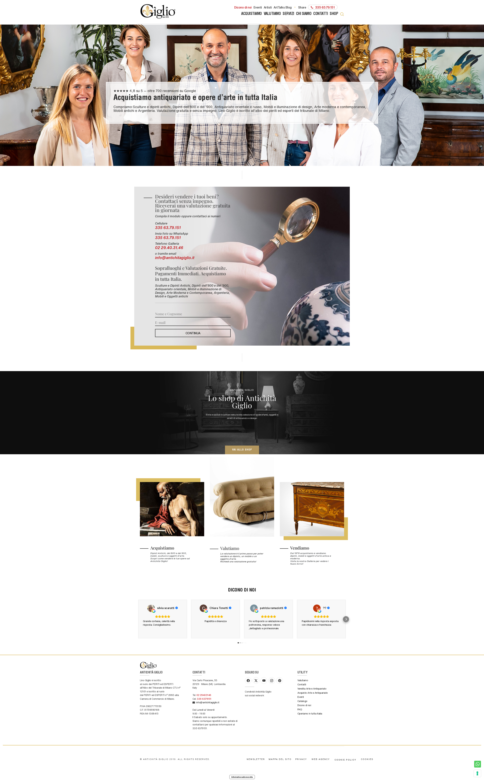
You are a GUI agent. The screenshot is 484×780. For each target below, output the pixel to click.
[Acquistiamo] (172, 509)
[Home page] (158, 12)
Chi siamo (304, 14)
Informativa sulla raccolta (242, 777)
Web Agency (321, 759)
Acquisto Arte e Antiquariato (312, 692)
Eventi (258, 7)
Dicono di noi (243, 7)
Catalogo (302, 701)
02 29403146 (203, 694)
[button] (138, 619)
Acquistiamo (251, 14)
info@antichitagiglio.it (174, 257)
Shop (334, 14)
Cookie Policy (345, 760)
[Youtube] (264, 680)
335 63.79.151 (168, 227)
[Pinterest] (279, 680)
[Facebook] (248, 680)
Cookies (367, 759)
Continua (192, 333)
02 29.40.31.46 (169, 247)
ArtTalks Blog (283, 7)
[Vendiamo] (312, 509)
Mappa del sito (280, 759)
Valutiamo (272, 14)
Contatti (320, 14)
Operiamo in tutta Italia (309, 713)
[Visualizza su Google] (151, 608)
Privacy (301, 759)
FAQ (299, 709)
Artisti (268, 7)
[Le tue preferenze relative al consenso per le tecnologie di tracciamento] (477, 773)
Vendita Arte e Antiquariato (312, 688)
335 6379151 (204, 698)
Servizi (288, 14)
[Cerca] (342, 14)
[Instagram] (271, 680)
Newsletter (256, 759)
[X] (256, 680)
